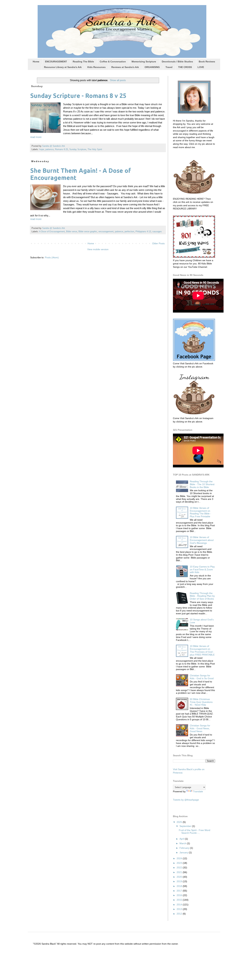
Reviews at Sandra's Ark (125, 67)
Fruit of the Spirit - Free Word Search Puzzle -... (194, 831)
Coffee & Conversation (113, 61)
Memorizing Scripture (144, 61)
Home (36, 61)
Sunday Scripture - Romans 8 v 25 (78, 95)
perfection (129, 231)
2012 (180, 913)
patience (49, 149)
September (186, 826)
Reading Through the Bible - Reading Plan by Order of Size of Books (202, 596)
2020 (180, 876)
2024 (180, 858)
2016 (180, 895)
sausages (157, 231)
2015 (180, 899)
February (185, 848)
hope (41, 149)
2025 (180, 822)
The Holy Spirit (95, 149)
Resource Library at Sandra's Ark (63, 67)
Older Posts (158, 243)
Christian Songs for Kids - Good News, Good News (200, 728)
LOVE (201, 67)
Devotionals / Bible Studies (177, 61)
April (182, 838)
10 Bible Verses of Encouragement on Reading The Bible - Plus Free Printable (200, 512)
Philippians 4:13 (143, 231)
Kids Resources (96, 67)
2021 (180, 872)
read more (36, 137)
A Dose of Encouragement (52, 231)
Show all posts (118, 80)
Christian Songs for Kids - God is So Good (202, 677)
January (184, 852)
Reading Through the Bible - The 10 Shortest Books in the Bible (202, 484)
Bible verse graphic (87, 231)
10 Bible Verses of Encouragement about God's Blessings (202, 540)
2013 (180, 909)
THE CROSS (185, 67)
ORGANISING (152, 67)
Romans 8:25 (61, 149)
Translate (198, 791)
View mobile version (97, 249)
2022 (180, 867)
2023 (180, 863)
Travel (169, 67)
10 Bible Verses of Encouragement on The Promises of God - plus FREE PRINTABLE (202, 650)
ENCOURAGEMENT (56, 61)
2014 (180, 904)
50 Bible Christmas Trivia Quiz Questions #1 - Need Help (201, 702)
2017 (180, 890)
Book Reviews (207, 61)
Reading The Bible (83, 61)
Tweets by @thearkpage (186, 799)
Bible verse (71, 231)
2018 (180, 886)
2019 (180, 881)
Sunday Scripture (77, 149)
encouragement (106, 231)
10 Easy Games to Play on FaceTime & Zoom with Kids (202, 569)
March (183, 843)
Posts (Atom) (52, 257)
